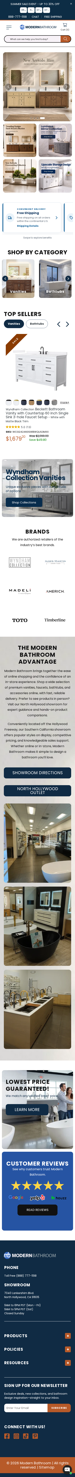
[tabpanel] (37, 389)
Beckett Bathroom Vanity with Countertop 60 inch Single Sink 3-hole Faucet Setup (37, 415)
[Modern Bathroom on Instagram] (16, 1436)
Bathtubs (37, 324)
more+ (64, 402)
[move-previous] (59, 324)
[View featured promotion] (37, 86)
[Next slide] (66, 86)
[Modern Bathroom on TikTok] (25, 1436)
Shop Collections (24, 502)
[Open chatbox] (67, 1469)
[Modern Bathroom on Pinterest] (35, 1436)
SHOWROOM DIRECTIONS (37, 773)
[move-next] (68, 324)
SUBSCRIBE (59, 1408)
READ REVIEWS (37, 1210)
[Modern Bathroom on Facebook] (7, 1436)
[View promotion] (19, 140)
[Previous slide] (8, 86)
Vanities (14, 324)
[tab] (32, 118)
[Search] (66, 39)
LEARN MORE (27, 1109)
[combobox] (37, 39)
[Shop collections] (37, 488)
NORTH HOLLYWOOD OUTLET (37, 790)
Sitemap (47, 1467)
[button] (9, 27)
